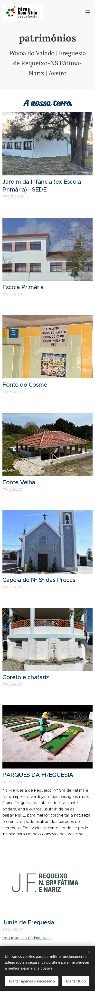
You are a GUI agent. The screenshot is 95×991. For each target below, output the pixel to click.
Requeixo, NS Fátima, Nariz (26, 937)
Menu (88, 12)
